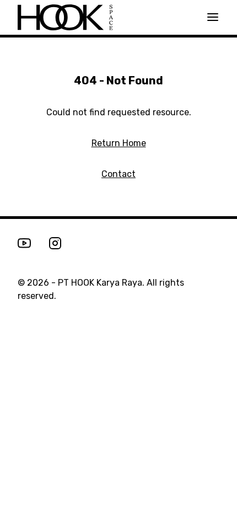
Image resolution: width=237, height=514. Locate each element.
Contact (118, 174)
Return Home (118, 143)
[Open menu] (212, 17)
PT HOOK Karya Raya (100, 282)
